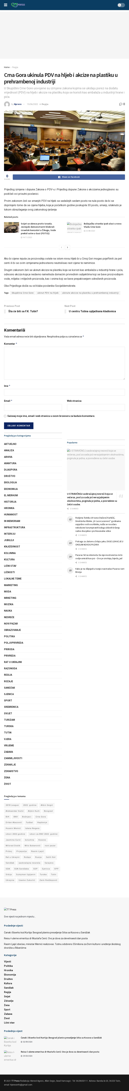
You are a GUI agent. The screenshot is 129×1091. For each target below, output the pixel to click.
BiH (7, 817)
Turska (8, 726)
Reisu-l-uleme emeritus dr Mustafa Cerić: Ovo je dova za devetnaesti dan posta (46, 938)
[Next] (67, 247)
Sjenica (9, 694)
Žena (7, 777)
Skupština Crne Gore (23, 293)
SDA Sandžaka (21, 869)
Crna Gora (41, 817)
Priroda (9, 649)
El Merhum (11, 495)
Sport (8, 700)
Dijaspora (10, 469)
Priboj (9, 851)
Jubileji (9, 540)
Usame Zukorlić (27, 880)
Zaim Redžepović (48, 880)
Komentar (10, 343)
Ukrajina (10, 880)
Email (8, 400)
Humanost (11, 514)
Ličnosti (9, 572)
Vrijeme (9, 745)
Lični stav (10, 566)
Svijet (8, 713)
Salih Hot (50, 857)
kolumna (29, 840)
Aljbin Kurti (34, 811)
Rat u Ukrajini (13, 662)
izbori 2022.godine (15, 834)
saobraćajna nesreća (29, 863)
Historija (10, 501)
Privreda (9, 655)
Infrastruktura (14, 527)
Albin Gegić (47, 805)
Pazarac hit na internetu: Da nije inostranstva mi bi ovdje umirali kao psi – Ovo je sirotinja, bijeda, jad (98, 556)
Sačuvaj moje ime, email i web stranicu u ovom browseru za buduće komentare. (51, 416)
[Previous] (61, 247)
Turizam (9, 719)
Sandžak (9, 687)
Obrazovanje (12, 630)
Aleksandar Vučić (15, 811)
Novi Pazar (11, 623)
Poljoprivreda (13, 642)
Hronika (9, 508)
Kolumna (10, 553)
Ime (7, 385)
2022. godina (29, 805)
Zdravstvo (11, 771)
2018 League (12, 805)
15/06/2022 (32, 104)
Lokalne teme (13, 578)
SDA (8, 869)
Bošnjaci (26, 817)
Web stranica (74, 401)
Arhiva (8, 457)
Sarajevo (49, 863)
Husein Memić (13, 828)
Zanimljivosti (13, 758)
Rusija (38, 857)
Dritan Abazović (14, 822)
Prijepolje (21, 851)
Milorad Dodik (13, 846)
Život (7, 784)
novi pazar (50, 846)
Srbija (9, 874)
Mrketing (10, 598)
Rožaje (8, 681)
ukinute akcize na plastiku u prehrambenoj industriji (90, 293)
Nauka (8, 610)
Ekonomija (11, 489)
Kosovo (42, 840)
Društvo (9, 476)
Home (7, 67)
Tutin (7, 732)
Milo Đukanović (32, 846)
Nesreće (9, 617)
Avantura (10, 463)
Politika (9, 636)
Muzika (8, 604)
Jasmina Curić (13, 840)
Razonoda (10, 668)
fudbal (29, 822)
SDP (35, 869)
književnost (12, 546)
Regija (15, 67)
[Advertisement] (64, 35)
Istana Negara (32, 828)
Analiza (9, 450)
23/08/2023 (90, 231)
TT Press (15, 1081)
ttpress (18, 104)
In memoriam (12, 521)
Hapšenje (42, 822)
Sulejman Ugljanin (25, 874)
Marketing (11, 585)
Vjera (7, 739)
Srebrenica (11, 707)
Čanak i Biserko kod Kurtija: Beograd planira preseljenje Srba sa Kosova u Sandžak (47, 932)
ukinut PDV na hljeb (47, 293)
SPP (56, 869)
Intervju (9, 533)
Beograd (48, 811)
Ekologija (10, 482)
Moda (7, 591)
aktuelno (10, 444)
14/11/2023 (27, 237)
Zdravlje (10, 764)
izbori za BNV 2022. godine (44, 834)
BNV (16, 817)
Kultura (9, 559)
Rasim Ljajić (37, 851)
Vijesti (7, 961)
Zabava (8, 752)
